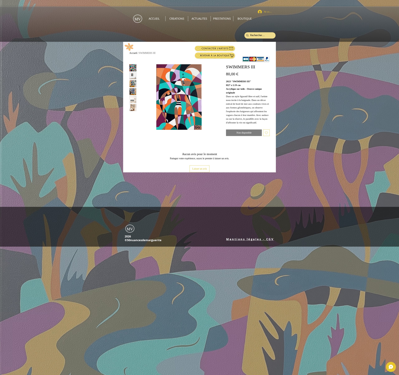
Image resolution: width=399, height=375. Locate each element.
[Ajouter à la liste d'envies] (266, 132)
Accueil (133, 53)
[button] (250, 239)
